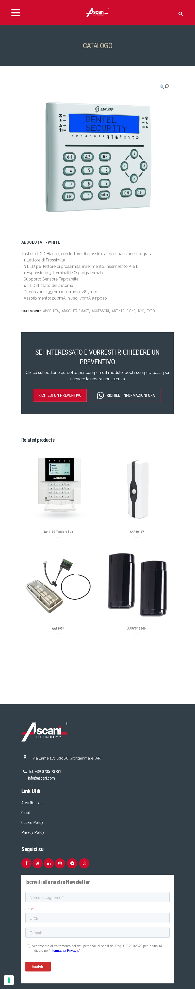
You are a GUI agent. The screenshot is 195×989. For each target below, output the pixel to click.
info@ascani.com (41, 778)
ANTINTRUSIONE (123, 311)
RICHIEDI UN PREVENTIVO (60, 395)
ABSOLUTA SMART (75, 311)
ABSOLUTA (51, 311)
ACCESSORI (100, 311)
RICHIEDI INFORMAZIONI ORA (131, 395)
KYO (141, 311)
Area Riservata (32, 802)
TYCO (151, 311)
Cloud (25, 812)
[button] (164, 86)
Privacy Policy (32, 832)
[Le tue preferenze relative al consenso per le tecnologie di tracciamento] (9, 980)
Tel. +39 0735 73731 (44, 771)
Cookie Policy (32, 822)
